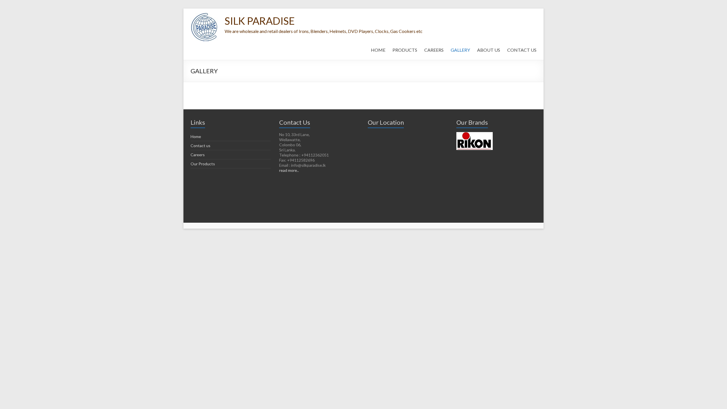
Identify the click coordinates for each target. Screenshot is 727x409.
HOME (378, 50)
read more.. (289, 170)
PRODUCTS (404, 50)
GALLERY (460, 50)
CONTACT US (521, 50)
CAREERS (434, 50)
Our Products (203, 163)
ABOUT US (488, 50)
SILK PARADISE (260, 20)
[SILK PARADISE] (205, 15)
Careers (198, 154)
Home (196, 136)
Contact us (200, 145)
